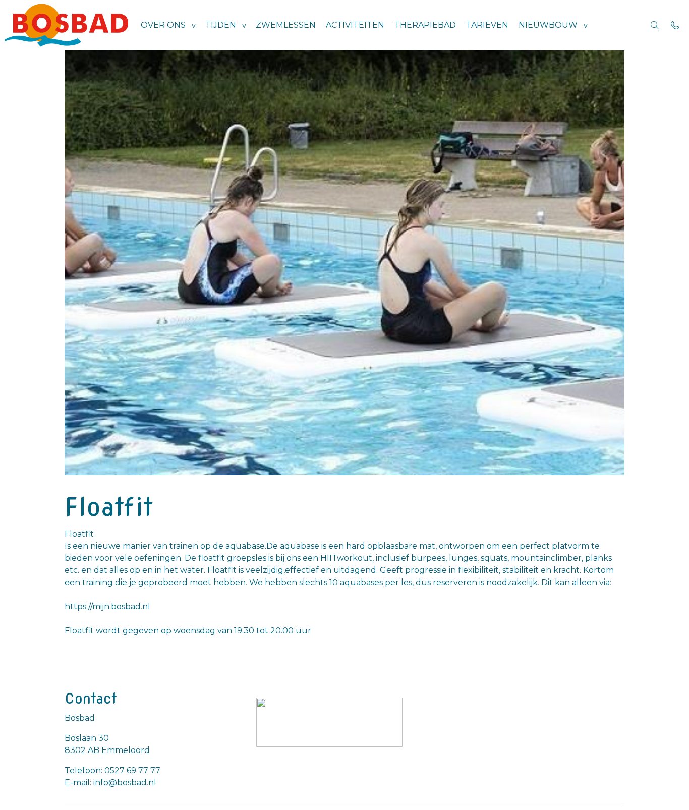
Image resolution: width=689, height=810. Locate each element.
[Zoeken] (655, 25)
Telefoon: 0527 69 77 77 (112, 770)
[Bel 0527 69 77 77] (675, 25)
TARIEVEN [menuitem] (487, 25)
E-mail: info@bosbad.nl (110, 782)
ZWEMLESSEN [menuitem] (286, 25)
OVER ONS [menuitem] (163, 25)
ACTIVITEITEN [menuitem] (355, 25)
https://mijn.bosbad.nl (107, 606)
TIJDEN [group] (220, 25)
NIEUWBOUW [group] (548, 25)
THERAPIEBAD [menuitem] (425, 25)
